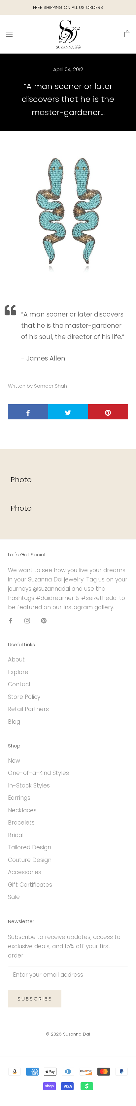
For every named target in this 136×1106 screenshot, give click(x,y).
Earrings (19, 798)
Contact (19, 684)
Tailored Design (29, 847)
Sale (14, 897)
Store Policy (24, 697)
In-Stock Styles (29, 785)
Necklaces (22, 810)
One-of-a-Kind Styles (38, 773)
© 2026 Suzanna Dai (68, 1034)
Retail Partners (28, 709)
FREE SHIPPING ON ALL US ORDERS (68, 7)
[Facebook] (11, 620)
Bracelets (21, 823)
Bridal (15, 835)
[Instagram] (27, 620)
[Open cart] (127, 34)
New (14, 761)
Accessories (24, 872)
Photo (21, 480)
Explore (18, 672)
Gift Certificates (30, 885)
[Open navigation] (9, 34)
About (16, 659)
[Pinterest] (44, 620)
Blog (14, 722)
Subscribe (34, 998)
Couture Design (29, 860)
